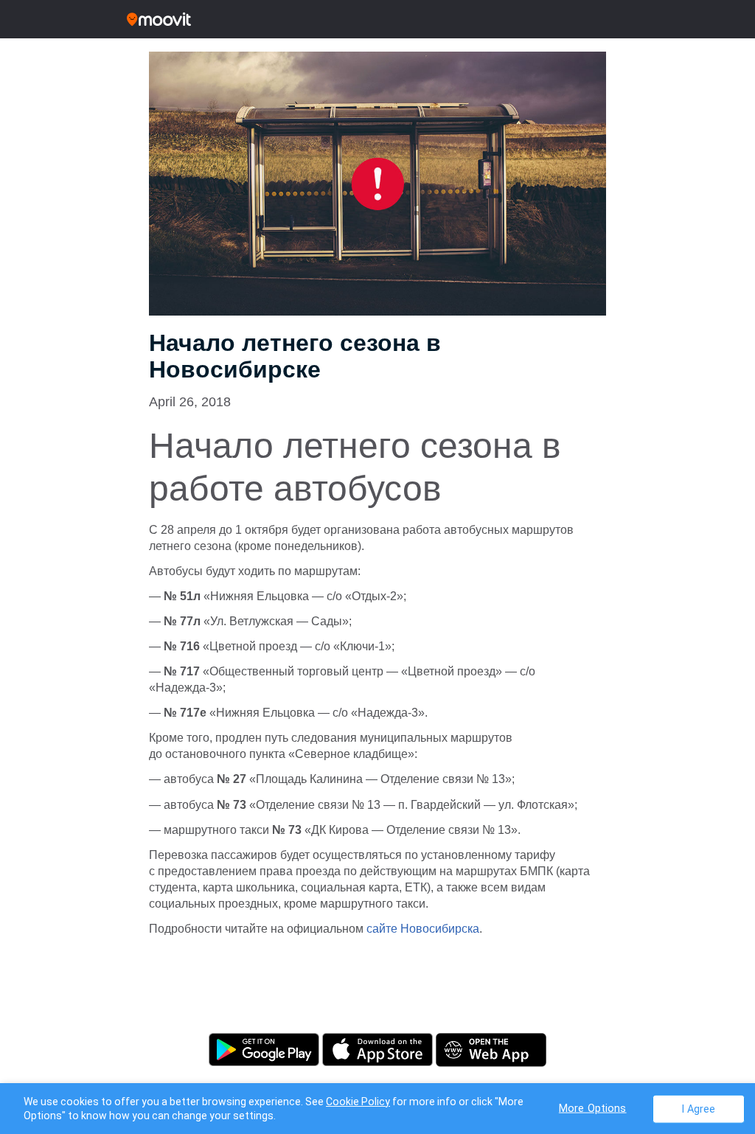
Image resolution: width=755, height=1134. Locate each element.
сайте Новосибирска (422, 928)
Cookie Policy (358, 1101)
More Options (593, 1108)
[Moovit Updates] (377, 19)
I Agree (698, 1108)
